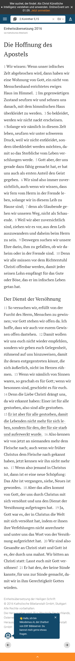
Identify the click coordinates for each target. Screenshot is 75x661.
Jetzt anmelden (40, 10)
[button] (71, 7)
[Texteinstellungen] (70, 19)
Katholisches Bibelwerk (17, 33)
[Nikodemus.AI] (8, 635)
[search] (35, 19)
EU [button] (59, 19)
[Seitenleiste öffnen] (37, 657)
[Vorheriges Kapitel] (8, 645)
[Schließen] (55, 617)
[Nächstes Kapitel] (67, 645)
